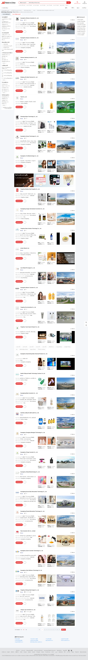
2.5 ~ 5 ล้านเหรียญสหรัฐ (7, 70)
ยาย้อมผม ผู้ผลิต (80, 19)
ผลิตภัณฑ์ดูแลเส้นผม (24, 349)
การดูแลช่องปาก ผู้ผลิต (34, 638)
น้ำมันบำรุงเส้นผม (41, 349)
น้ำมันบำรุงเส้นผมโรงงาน (65, 640)
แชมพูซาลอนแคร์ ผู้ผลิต (34, 640)
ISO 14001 (5, 59)
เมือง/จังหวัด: (18, 47)
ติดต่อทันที (20, 31)
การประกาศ (23, 650)
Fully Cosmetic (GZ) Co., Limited (27, 531)
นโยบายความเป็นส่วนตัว (38, 650)
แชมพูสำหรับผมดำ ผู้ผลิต (82, 31)
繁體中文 (17, 651)
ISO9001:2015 (6, 54)
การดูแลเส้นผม (59, 346)
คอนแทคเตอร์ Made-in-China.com (50, 650)
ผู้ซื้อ (66, 7)
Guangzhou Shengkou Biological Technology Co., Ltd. (32, 432)
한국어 (53, 651)
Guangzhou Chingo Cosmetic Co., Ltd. (29, 452)
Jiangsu (5, 100)
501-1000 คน (5, 90)
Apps (78, 7)
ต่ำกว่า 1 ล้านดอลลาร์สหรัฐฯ (6, 68)
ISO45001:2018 (6, 61)
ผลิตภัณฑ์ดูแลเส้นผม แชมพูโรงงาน (36, 641)
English (8, 651)
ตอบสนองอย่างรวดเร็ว (7, 46)
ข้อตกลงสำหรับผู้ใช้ (29, 650)
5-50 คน (5, 84)
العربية (56, 651)
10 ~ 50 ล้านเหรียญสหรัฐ (7, 76)
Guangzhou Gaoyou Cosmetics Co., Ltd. (29, 37)
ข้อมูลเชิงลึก (65, 650)
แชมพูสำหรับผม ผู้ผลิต (64, 638)
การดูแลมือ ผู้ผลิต (48, 638)
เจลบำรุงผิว (25, 346)
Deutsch (33, 651)
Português (38, 651)
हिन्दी (64, 651)
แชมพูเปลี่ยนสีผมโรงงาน (19, 641)
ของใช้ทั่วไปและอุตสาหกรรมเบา (6, 22)
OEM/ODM (5, 44)
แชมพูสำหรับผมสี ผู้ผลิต (81, 21)
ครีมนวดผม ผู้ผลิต (80, 23)
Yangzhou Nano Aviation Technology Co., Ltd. (30, 228)
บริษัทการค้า (6, 34)
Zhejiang (5, 98)
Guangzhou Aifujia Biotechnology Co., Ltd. (30, 472)
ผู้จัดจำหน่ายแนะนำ (81, 17)
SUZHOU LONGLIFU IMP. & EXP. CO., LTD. (29, 413)
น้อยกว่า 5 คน (6, 85)
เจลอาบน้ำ (18, 346)
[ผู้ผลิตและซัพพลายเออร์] (8, 2)
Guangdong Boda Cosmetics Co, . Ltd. (29, 393)
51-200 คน (5, 87)
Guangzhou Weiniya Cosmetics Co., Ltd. (29, 18)
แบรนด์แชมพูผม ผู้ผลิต (18, 640)
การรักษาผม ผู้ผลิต (80, 34)
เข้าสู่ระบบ (84, 3)
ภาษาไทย (68, 651)
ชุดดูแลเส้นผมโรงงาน (49, 640)
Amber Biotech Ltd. (24, 248)
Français (25, 651)
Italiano (42, 651)
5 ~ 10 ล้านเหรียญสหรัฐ (7, 78)
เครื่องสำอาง (51, 346)
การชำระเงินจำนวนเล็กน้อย (7, 50)
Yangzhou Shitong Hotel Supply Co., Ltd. (29, 590)
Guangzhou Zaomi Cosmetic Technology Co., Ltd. (31, 550)
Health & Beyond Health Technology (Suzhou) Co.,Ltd (32, 373)
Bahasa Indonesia (83, 651)
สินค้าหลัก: (18, 24)
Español (29, 651)
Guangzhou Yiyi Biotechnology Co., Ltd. (29, 156)
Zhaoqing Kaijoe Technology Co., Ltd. (29, 116)
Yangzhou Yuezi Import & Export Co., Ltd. (29, 327)
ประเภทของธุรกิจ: (19, 22)
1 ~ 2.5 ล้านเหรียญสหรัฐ (7, 73)
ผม (16, 349)
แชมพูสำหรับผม (67, 346)
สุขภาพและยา (6, 28)
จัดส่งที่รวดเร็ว (6, 47)
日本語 (21, 651)
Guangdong (5, 96)
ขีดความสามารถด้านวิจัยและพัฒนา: (23, 26)
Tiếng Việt (77, 651)
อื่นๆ (3, 39)
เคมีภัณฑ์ (5, 24)
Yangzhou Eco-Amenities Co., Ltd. (28, 307)
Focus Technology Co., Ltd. (45, 654)
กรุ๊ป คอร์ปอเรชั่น (6, 38)
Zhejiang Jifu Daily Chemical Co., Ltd (28, 77)
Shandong (5, 101)
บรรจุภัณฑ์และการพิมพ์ (6, 19)
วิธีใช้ (72, 7)
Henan (4, 103)
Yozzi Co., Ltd (23, 97)
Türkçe (72, 651)
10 (21, 629)
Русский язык (47, 651)
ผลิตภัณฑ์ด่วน (59, 650)
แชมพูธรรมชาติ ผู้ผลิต (81, 26)
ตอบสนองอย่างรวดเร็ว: (20, 276)
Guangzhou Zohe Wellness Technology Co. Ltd (31, 570)
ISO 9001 (4, 56)
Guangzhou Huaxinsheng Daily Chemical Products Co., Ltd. (33, 353)
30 (23, 629)
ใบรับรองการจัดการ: (20, 28)
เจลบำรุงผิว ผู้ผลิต (36, 5)
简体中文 (12, 651)
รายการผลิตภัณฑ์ (6, 14)
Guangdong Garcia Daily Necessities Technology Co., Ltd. (33, 491)
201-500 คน (5, 89)
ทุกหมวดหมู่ (5, 7)
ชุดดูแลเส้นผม (62, 5)
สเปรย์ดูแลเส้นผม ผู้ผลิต (81, 29)
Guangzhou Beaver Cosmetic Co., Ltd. (29, 287)
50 (26, 629)
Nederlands (61, 651)
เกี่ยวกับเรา (18, 650)
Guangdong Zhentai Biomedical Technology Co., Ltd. (32, 511)
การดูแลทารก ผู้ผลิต (81, 33)
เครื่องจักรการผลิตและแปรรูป (6, 26)
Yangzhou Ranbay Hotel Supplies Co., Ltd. (30, 189)
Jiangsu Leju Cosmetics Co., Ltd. (27, 609)
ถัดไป (63, 629)
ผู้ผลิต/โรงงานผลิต (7, 36)
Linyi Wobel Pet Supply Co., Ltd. (27, 268)
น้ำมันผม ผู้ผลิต (17, 638)
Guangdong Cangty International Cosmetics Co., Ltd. (32, 208)
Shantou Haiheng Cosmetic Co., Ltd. (28, 57)
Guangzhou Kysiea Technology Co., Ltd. (29, 136)
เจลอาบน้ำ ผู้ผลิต (29, 5)
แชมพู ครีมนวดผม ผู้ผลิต (82, 24)
